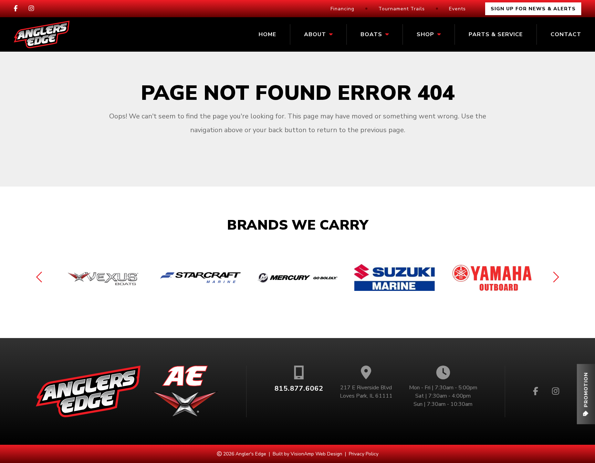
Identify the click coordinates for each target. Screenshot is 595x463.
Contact (566, 34)
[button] (586, 394)
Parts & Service (496, 34)
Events (457, 9)
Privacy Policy (363, 454)
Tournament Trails (401, 9)
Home (267, 34)
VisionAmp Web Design (316, 454)
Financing (342, 9)
